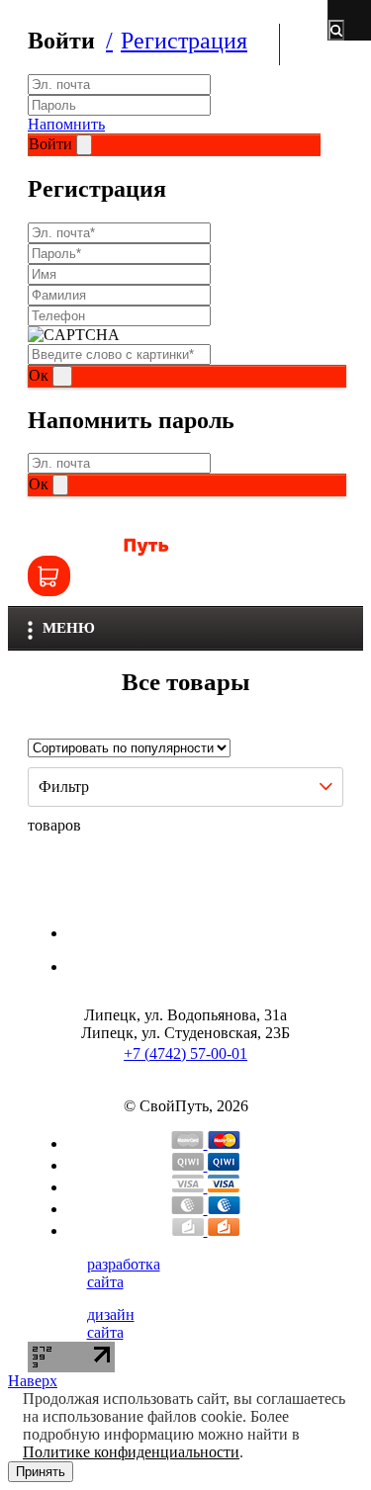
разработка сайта (123, 1273)
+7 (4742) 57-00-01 (185, 1053)
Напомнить (66, 124)
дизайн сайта (111, 1323)
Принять (40, 1471)
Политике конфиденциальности (131, 1452)
